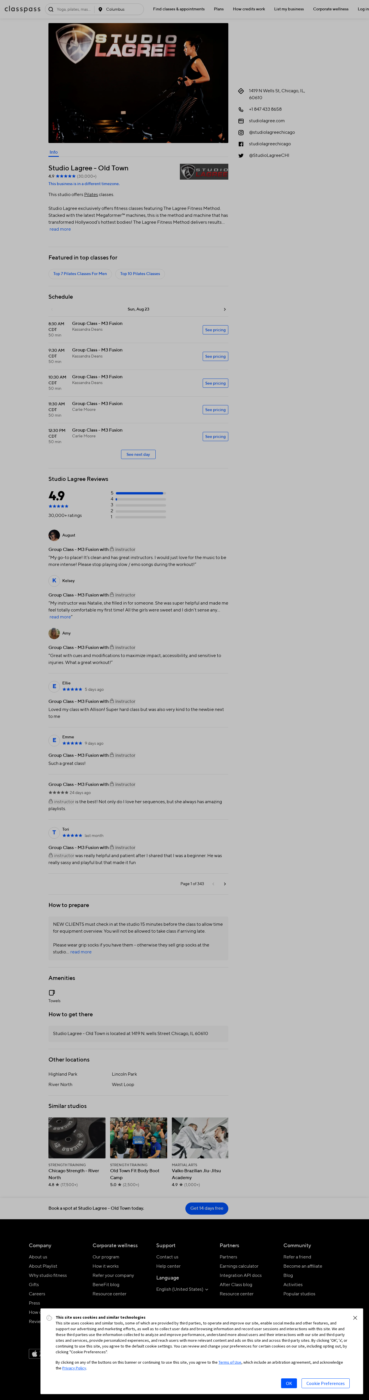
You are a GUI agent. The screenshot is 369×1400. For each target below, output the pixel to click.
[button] (355, 1318)
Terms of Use (230, 1362)
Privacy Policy (74, 1368)
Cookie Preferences (325, 1383)
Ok (289, 1383)
